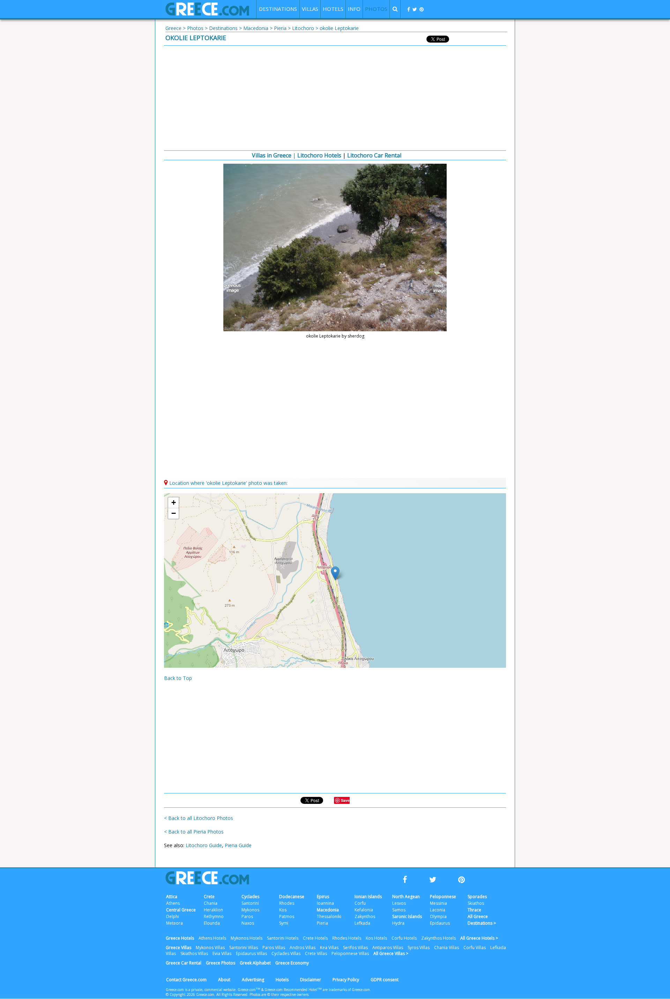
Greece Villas (178, 947)
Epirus (323, 897)
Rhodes (286, 903)
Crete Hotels (315, 938)
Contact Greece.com (186, 980)
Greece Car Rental (183, 963)
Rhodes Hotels (346, 938)
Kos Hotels (376, 938)
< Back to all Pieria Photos (194, 831)
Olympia (438, 916)
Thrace (474, 910)
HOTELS (333, 8)
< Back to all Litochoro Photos (198, 818)
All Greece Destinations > (482, 919)
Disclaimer (310, 980)
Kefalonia (364, 910)
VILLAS (310, 8)
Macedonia (255, 28)
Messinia (438, 903)
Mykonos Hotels (246, 938)
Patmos (286, 916)
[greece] (207, 13)
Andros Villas (302, 947)
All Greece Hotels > (479, 938)
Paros (247, 916)
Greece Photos (220, 963)
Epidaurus (440, 923)
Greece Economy (292, 963)
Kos (282, 910)
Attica (171, 897)
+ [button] (173, 502)
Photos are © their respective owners (279, 994)
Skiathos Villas (194, 953)
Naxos (247, 923)
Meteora (174, 923)
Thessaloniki (329, 916)
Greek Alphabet (255, 963)
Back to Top (178, 678)
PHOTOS (376, 8)
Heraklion (213, 910)
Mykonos (250, 910)
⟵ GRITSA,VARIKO (233, 288)
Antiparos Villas (387, 947)
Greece (173, 28)
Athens (173, 903)
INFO (354, 8)
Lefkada (362, 923)
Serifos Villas (355, 947)
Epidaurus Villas (251, 953)
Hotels (282, 980)
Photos (195, 28)
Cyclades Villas (285, 953)
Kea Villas (329, 947)
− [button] (173, 513)
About (224, 980)
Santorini (250, 903)
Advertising (253, 980)
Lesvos (399, 903)
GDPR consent (385, 980)
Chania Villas (446, 947)
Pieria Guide (238, 845)
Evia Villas (222, 953)
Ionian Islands (368, 897)
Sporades (477, 897)
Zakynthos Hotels (438, 938)
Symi (283, 923)
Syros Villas (419, 947)
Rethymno (214, 916)
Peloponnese (443, 897)
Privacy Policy (346, 980)
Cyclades (250, 897)
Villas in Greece (271, 155)
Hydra (398, 923)
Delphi (172, 916)
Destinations (223, 28)
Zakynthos (365, 916)
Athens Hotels (212, 938)
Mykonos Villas (210, 947)
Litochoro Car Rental (374, 155)
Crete (209, 897)
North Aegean (406, 897)
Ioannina (325, 903)
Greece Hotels (180, 938)
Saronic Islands (407, 916)
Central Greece (181, 910)
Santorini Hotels (282, 938)
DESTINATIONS (278, 8)
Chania (210, 903)
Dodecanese (291, 897)
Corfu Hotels (404, 938)
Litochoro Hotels (319, 155)
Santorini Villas (243, 947)
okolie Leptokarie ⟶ (436, 288)
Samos (398, 910)
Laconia (437, 910)
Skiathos (476, 903)
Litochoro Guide (204, 845)
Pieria (280, 28)
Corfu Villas (474, 947)
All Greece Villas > (390, 953)
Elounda (212, 923)
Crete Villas (316, 953)
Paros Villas (273, 947)
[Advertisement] (335, 98)
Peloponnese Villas (350, 953)
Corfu (360, 903)
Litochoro (303, 28)
